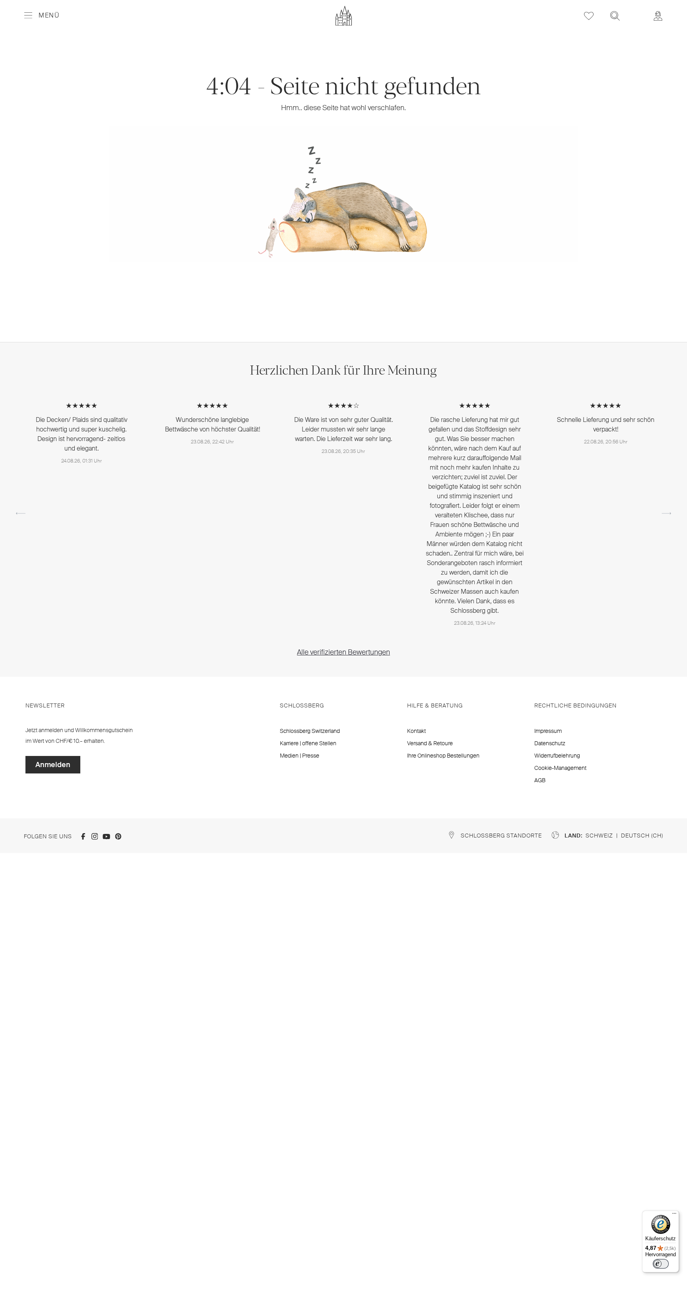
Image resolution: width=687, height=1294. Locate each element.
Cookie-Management (560, 767)
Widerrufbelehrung (557, 755)
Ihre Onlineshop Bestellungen (443, 755)
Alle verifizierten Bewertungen (343, 652)
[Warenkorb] (636, 10)
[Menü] (674, 1215)
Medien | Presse (299, 755)
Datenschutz (549, 743)
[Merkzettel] (589, 15)
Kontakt (416, 730)
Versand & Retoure (430, 743)
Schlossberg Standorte (501, 835)
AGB (539, 780)
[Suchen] (615, 15)
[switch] (661, 1264)
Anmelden (52, 764)
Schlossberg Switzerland (310, 730)
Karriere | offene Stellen (308, 743)
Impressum (548, 730)
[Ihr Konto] (658, 15)
